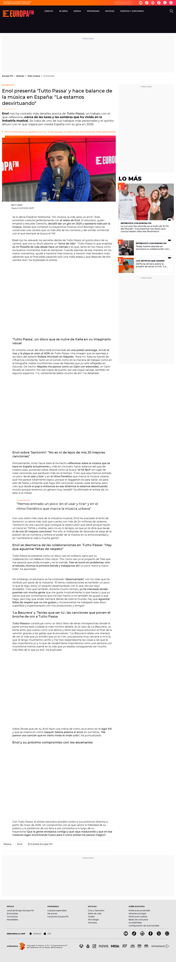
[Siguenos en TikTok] (134, 935)
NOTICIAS (109, 11)
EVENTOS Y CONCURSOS (132, 11)
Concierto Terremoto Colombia (16, 3)
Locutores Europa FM (57, 916)
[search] (171, 11)
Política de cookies (138, 916)
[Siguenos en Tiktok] (146, 2)
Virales (91, 916)
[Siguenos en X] (159, 935)
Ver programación (123, 3)
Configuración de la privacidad (144, 925)
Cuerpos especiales (57, 910)
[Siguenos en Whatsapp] (171, 2)
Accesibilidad (135, 922)
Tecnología (93, 919)
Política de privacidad (139, 910)
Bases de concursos (138, 919)
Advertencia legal (137, 913)
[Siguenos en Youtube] (140, 2)
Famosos (92, 922)
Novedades (12, 919)
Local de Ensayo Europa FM (20, 910)
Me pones (52, 913)
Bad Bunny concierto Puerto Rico (17, 2)
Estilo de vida (94, 913)
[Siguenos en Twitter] (165, 3)
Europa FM (7, 76)
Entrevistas (48, 76)
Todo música (34, 76)
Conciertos (12, 916)
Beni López (16, 205)
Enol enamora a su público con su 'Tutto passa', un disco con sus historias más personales (60, 131)
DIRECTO (49, 11)
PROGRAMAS (93, 11)
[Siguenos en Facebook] (158, 2)
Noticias (20, 76)
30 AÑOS (63, 11)
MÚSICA (77, 11)
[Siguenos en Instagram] (152, 2)
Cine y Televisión (96, 910)
